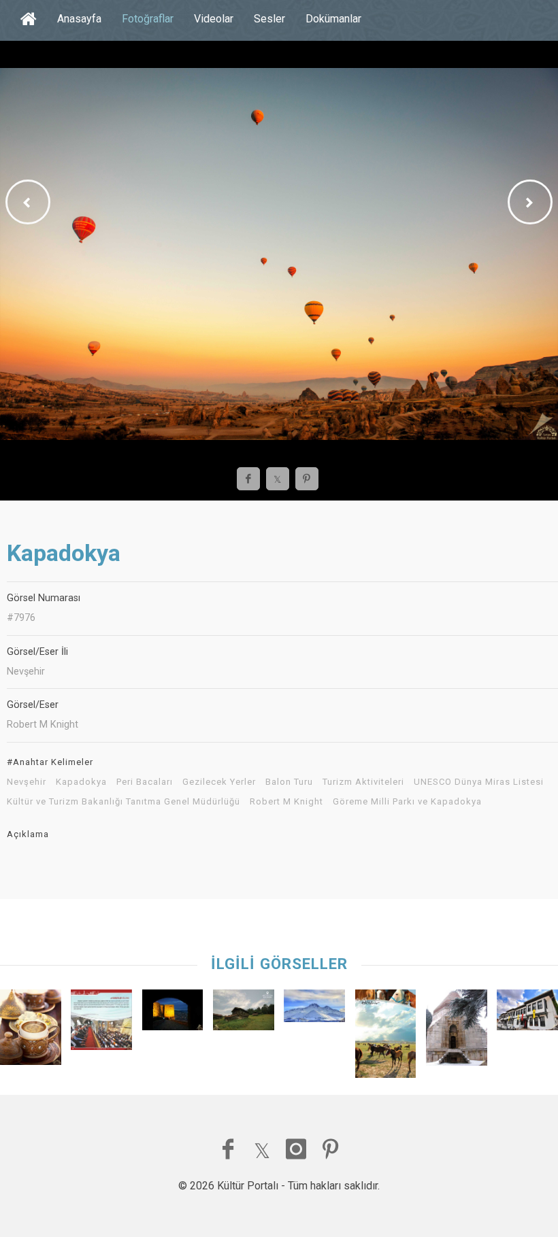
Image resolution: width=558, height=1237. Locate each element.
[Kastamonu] (172, 1013)
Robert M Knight (286, 802)
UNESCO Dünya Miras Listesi (479, 782)
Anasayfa (79, 18)
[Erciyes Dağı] (314, 1009)
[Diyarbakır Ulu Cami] (101, 1023)
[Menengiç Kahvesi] (30, 1030)
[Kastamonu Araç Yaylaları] (243, 1013)
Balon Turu (289, 782)
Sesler (269, 18)
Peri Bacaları (144, 782)
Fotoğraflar (148, 18)
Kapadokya (81, 782)
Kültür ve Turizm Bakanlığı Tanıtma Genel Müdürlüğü (123, 802)
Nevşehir (26, 782)
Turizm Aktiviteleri (363, 782)
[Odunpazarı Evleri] (527, 1012)
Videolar (213, 18)
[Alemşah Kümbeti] (456, 1030)
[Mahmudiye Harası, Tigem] (385, 1037)
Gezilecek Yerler (219, 782)
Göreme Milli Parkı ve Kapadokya (407, 802)
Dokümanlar (333, 18)
